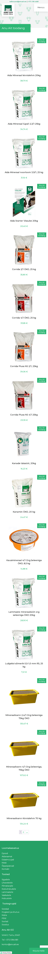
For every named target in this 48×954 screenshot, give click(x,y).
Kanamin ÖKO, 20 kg (24, 512)
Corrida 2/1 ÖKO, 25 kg (24, 269)
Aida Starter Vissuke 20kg (24, 221)
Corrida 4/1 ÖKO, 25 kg (24, 318)
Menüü (41, 7)
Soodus (5, 924)
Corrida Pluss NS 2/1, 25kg (24, 366)
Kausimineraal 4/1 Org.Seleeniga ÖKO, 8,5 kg (24, 562)
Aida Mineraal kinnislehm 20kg (24, 75)
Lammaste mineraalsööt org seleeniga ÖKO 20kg (24, 613)
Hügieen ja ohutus (10, 912)
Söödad (5, 909)
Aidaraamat (7, 856)
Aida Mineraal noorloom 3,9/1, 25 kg (24, 172)
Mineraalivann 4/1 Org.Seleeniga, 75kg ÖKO (24, 768)
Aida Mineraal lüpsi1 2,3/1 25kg (24, 124)
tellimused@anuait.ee (17, 1)
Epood (5, 853)
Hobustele (7, 898)
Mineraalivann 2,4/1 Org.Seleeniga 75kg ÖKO (24, 717)
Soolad (5, 921)
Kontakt (5, 869)
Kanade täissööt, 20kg (24, 463)
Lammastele (7, 892)
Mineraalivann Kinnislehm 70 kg (24, 818)
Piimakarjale (7, 886)
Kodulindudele (9, 889)
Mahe (4, 915)
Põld (4, 918)
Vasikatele (6, 895)
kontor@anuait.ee (10, 944)
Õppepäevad (8, 866)
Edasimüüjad (8, 860)
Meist (4, 863)
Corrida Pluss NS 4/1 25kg (24, 414)
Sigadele (6, 879)
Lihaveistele (7, 883)
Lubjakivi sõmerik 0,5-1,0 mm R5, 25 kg (24, 665)
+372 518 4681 (33, 1)
